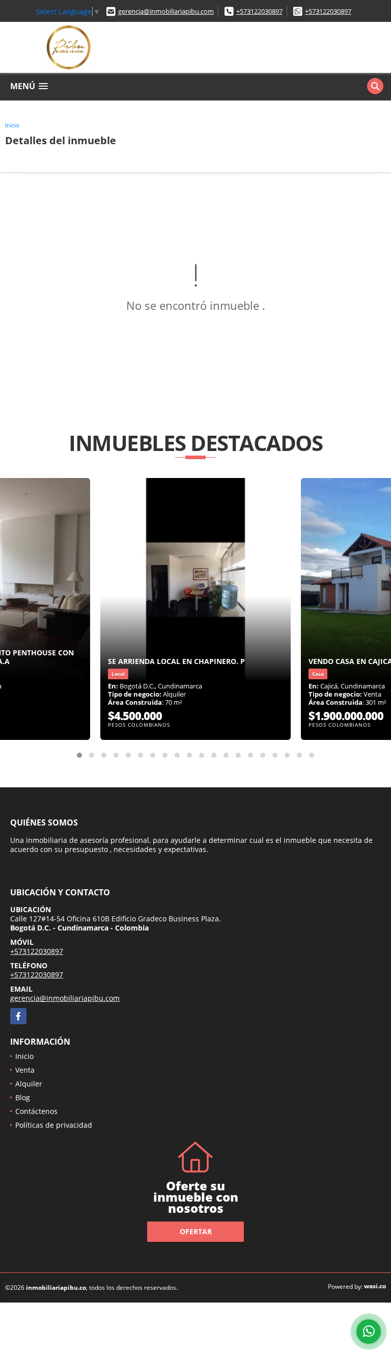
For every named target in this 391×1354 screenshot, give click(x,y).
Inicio (12, 125)
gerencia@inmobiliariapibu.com (166, 11)
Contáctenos (36, 1111)
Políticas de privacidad (53, 1125)
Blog (22, 1097)
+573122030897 (259, 11)
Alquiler (28, 1083)
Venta (25, 1070)
